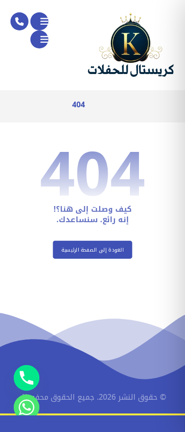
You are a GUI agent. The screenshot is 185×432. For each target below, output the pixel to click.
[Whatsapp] (26, 407)
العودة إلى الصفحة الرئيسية (92, 249)
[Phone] (26, 378)
